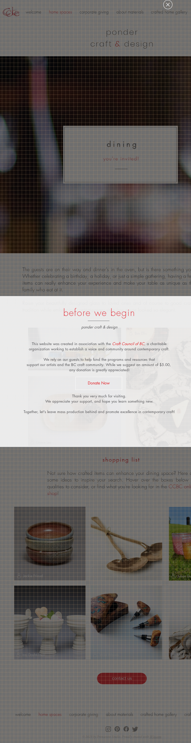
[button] (167, 4)
